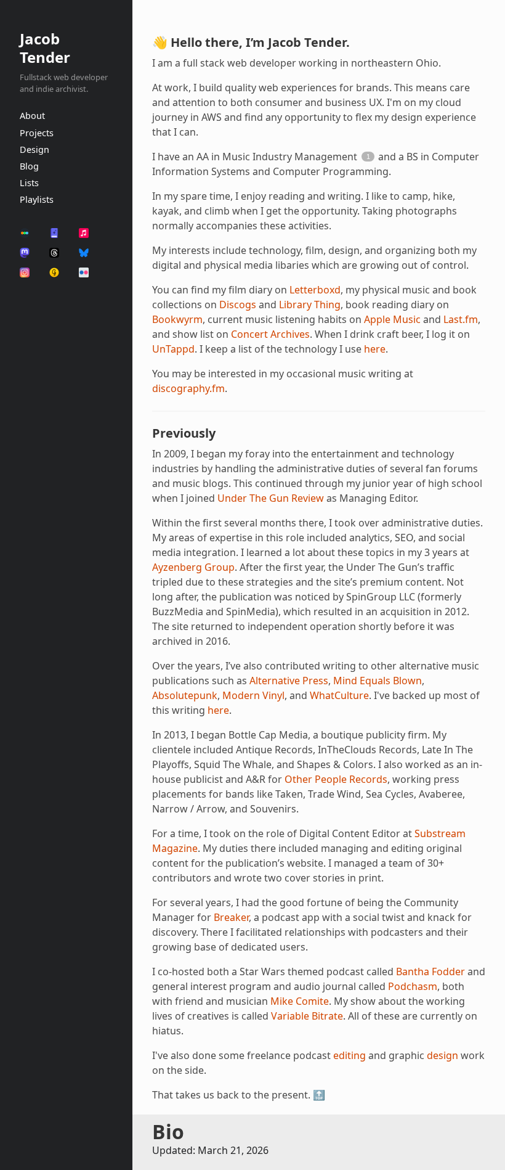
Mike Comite (299, 1001)
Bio (168, 1131)
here (375, 349)
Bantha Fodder (430, 971)
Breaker (231, 917)
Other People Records (336, 779)
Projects (37, 133)
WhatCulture (339, 695)
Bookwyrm (177, 319)
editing (349, 1055)
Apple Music (392, 319)
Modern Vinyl (253, 695)
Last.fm (460, 319)
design (442, 1055)
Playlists (37, 199)
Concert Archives (270, 334)
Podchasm (412, 986)
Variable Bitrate (307, 1016)
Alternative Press (288, 680)
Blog (29, 166)
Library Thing (310, 304)
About (32, 115)
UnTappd (173, 349)
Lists (29, 183)
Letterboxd (315, 290)
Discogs (237, 304)
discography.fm (188, 388)
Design (34, 149)
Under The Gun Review (270, 498)
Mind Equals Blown (377, 680)
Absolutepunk (184, 695)
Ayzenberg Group (193, 567)
